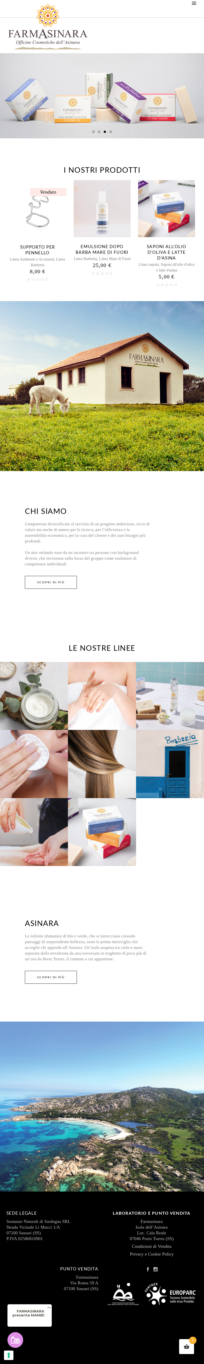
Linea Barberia (21, 259)
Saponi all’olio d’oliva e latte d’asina (102, 252)
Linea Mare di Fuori (50, 259)
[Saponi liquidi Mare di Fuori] (166, 208)
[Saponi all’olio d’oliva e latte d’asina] (102, 208)
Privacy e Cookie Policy (152, 1254)
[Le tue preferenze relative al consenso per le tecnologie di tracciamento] (8, 1355)
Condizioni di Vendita (151, 1246)
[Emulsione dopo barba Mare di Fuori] (37, 208)
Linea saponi (84, 264)
